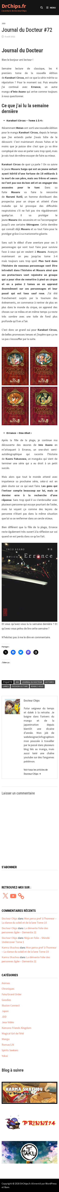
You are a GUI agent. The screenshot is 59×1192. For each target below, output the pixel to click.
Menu (53, 7)
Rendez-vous (37, 686)
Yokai (5, 1056)
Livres (6, 686)
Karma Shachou (10, 947)
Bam (6, 1187)
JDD (3, 23)
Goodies (6, 1000)
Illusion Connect (11, 1005)
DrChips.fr (14, 6)
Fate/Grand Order (11, 994)
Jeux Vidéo (8, 1022)
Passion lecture (20, 686)
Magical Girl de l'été (13, 1033)
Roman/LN (8, 1044)
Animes (6, 983)
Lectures (49, 682)
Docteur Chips (9, 918)
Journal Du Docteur (32, 682)
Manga (5, 1039)
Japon (5, 1011)
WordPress (51, 1183)
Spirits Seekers (10, 1050)
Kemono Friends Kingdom (16, 1028)
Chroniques (8, 988)
